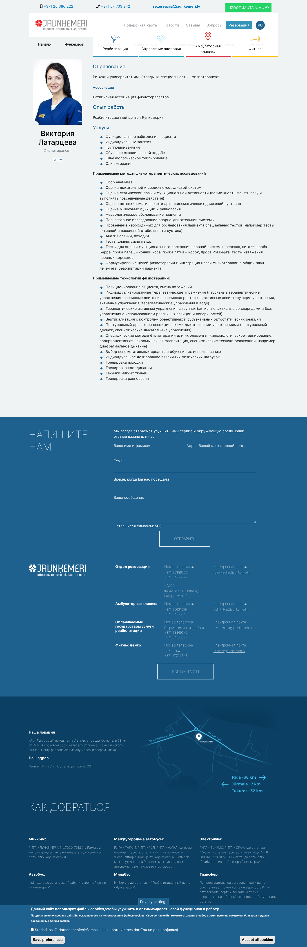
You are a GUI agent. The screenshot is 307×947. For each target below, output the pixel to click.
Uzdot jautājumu (246, 7)
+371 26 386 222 (57, 6)
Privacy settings (153, 901)
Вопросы (214, 25)
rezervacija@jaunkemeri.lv (176, 6)
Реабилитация (115, 48)
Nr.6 (32, 882)
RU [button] (260, 25)
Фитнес (255, 48)
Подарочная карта (140, 25)
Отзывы (193, 25)
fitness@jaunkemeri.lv (229, 651)
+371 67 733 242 (115, 6)
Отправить (184, 538)
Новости (171, 25)
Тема (118, 461)
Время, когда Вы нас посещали (141, 479)
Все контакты (185, 671)
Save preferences (48, 939)
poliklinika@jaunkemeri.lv (231, 609)
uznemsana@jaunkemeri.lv (233, 628)
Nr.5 (117, 882)
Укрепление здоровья (161, 48)
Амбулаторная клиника (208, 49)
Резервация (239, 25)
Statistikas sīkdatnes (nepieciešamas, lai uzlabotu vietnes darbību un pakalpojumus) (106, 929)
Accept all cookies (257, 939)
